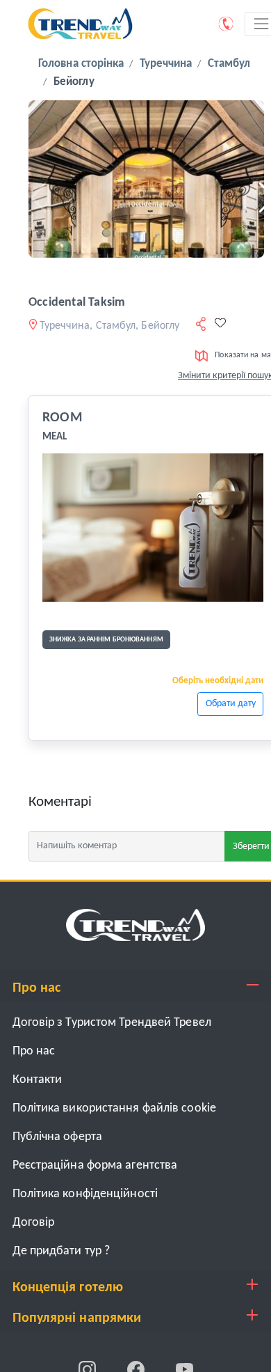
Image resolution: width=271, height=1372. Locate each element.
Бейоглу (74, 82)
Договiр (34, 1222)
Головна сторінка (81, 64)
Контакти (38, 1079)
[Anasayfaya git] (135, 925)
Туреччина (166, 64)
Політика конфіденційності (85, 1194)
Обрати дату (231, 704)
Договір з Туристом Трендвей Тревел (112, 1022)
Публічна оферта (58, 1137)
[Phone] (226, 23)
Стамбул (229, 64)
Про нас (34, 1051)
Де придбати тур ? (61, 1251)
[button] (33, 197)
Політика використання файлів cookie (115, 1108)
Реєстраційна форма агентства (95, 1165)
